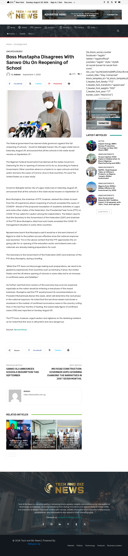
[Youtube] (119, 2)
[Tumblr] (76, 524)
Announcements (44, 438)
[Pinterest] (68, 524)
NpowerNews (20, 329)
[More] (69, 84)
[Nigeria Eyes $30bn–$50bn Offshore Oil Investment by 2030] (91, 187)
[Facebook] (104, 2)
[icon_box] (69, 2)
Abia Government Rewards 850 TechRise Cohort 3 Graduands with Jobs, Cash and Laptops (109, 201)
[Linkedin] (60, 524)
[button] (118, 31)
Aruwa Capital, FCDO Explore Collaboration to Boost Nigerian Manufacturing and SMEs (44, 444)
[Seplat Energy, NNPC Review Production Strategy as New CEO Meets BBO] (18, 435)
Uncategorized (20, 44)
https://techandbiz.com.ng (34, 395)
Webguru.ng (34, 543)
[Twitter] (112, 2)
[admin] (8, 74)
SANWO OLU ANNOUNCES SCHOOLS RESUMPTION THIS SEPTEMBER (22, 372)
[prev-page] (8, 455)
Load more (103, 211)
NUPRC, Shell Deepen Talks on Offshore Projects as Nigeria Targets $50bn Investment (69, 443)
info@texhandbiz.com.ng (70, 517)
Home (9, 44)
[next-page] (13, 455)
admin (17, 75)
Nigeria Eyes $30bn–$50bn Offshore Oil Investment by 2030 (107, 188)
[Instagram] (108, 2)
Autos (18, 438)
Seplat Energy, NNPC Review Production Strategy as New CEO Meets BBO (18, 444)
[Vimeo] (115, 2)
